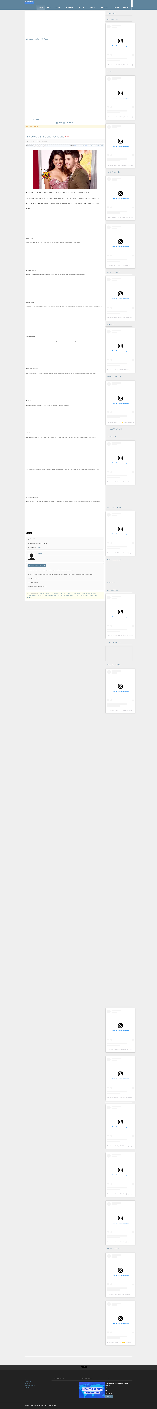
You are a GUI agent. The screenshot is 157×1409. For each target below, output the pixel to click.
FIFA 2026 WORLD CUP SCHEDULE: (37, 586)
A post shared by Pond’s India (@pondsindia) (120, 265)
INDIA (108, 1385)
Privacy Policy (28, 1381)
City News (69, 7)
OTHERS (109, 1393)
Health (92, 7)
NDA (108, 1388)
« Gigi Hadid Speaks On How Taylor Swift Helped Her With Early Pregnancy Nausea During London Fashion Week (67, 593)
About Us (27, 1379)
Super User (32, 141)
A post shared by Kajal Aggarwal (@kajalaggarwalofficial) (123, 1097)
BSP (108, 1390)
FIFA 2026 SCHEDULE (33, 578)
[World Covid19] (92, 1390)
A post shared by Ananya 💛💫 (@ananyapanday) (121, 1342)
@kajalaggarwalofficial (65, 123)
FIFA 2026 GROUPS (33, 582)
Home (41, 7)
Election (104, 7)
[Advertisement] (65, 24)
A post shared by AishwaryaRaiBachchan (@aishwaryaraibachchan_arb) (128, 482)
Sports (81, 7)
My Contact (27, 1387)
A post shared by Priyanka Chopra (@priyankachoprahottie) (124, 553)
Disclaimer (27, 1383)
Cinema (116, 7)
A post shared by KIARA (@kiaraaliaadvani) (120, 65)
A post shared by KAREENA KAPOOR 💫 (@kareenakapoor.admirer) (126, 370)
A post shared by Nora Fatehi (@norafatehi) (120, 217)
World (57, 7)
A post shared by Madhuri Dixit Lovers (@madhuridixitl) (123, 317)
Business (126, 7)
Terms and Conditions (30, 1385)
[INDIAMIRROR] (34, 2)
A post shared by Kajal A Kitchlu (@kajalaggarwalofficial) (123, 165)
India (49, 7)
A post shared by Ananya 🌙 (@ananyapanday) (120, 422)
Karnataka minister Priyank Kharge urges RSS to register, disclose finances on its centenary (50, 570)
